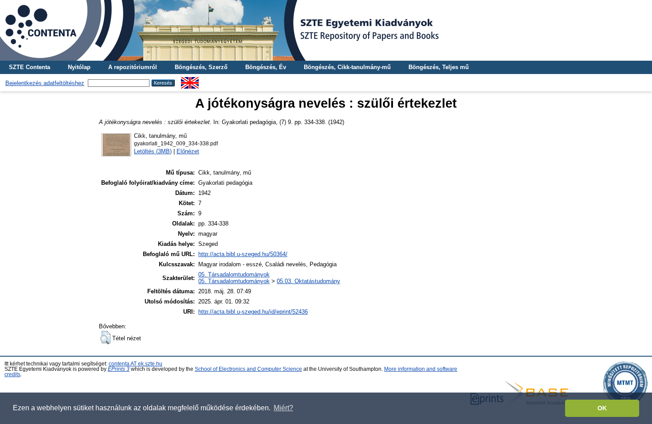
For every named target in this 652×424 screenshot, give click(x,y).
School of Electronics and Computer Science (248, 369)
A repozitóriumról (132, 67)
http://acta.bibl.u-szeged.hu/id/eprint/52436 (253, 311)
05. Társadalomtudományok (234, 274)
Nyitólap (79, 67)
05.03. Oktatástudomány (308, 281)
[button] (105, 337)
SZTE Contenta (29, 67)
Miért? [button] (283, 408)
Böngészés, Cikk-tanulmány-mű (347, 67)
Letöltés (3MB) (153, 151)
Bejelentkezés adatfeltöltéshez (44, 83)
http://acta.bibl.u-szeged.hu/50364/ (242, 254)
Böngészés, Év (265, 67)
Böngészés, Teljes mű (438, 67)
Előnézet (188, 151)
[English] (190, 80)
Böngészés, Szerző (201, 67)
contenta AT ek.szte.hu (135, 363)
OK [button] (602, 408)
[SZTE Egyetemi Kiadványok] (326, 30)
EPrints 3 (119, 369)
